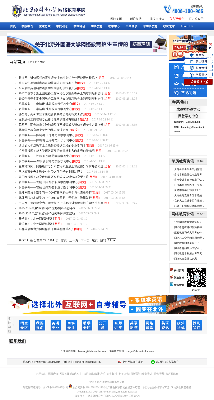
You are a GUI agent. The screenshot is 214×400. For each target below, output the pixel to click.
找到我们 (53, 373)
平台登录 (131, 26)
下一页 (85, 240)
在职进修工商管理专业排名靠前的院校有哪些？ (49, 119)
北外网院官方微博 (132, 361)
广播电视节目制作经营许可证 (123, 387)
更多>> (201, 161)
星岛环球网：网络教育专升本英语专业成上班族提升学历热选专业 (61, 166)
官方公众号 (196, 18)
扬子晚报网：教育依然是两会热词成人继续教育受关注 (54, 176)
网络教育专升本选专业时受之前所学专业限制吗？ (51, 171)
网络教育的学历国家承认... (189, 248)
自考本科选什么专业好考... (189, 174)
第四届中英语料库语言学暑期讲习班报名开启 (48, 83)
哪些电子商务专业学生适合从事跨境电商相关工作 (51, 114)
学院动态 (62, 26)
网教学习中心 (188, 116)
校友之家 (169, 26)
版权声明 (100, 373)
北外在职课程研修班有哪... (189, 205)
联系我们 (180, 102)
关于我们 (41, 373)
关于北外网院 (37, 62)
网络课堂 (135, 373)
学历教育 (97, 26)
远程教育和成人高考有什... (189, 232)
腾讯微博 (178, 285)
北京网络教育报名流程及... (189, 222)
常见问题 (188, 93)
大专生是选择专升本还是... (189, 195)
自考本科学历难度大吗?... (188, 190)
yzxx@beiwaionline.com (48, 361)
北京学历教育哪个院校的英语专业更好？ (45, 130)
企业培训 (147, 373)
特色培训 (159, 373)
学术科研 (79, 26)
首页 (13, 26)
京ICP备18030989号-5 (55, 387)
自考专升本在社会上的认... (189, 179)
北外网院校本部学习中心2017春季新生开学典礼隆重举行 (55, 192)
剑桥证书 (124, 373)
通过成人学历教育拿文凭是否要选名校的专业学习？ (52, 145)
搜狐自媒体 (157, 18)
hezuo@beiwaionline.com (88, 361)
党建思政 (45, 26)
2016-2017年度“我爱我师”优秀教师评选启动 (47, 208)
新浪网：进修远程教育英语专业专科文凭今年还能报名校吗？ (58, 77)
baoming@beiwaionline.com (92, 351)
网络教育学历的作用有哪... (189, 237)
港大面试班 (172, 373)
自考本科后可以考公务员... (189, 185)
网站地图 (65, 373)
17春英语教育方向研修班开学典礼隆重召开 (46, 229)
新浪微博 (136, 18)
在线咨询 (178, 270)
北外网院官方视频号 (167, 361)
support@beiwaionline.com (140, 351)
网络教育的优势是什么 (186, 243)
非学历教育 (150, 26)
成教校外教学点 (188, 109)
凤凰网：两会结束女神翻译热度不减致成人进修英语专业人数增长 (61, 124)
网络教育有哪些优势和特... (189, 227)
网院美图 (116, 18)
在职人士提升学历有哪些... (189, 200)
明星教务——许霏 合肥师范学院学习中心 (45, 156)
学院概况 (27, 26)
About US (187, 26)
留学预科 (112, 373)
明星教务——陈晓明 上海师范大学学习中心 (47, 135)
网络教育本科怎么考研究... (189, 253)
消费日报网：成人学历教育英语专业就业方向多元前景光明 (57, 150)
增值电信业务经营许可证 (155, 387)
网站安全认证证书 (181, 387)
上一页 (74, 240)
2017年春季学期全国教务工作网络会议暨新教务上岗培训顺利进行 (61, 93)
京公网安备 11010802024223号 (89, 387)
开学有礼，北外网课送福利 (36, 218)
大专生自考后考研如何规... (189, 169)
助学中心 (114, 26)
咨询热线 (197, 6)
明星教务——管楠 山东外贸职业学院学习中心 (48, 182)
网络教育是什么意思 (185, 258)
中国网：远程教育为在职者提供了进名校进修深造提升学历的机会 (61, 203)
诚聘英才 (76, 373)
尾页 (95, 240)
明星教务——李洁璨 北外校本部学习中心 (45, 103)
